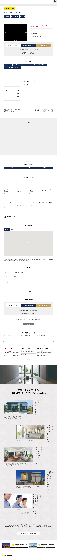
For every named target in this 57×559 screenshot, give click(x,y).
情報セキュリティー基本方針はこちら (35, 319)
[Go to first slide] (54, 341)
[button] (38, 111)
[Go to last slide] (5, 32)
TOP (4, 4)
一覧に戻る (28, 324)
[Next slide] (26, 32)
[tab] (14, 40)
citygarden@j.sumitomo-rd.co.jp (28, 52)
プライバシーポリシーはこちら (21, 319)
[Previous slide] (3, 341)
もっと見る (28, 291)
